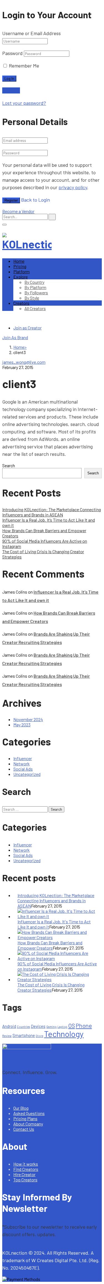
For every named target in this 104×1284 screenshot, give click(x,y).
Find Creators (25, 1169)
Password (12, 53)
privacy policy (73, 187)
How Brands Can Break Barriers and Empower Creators (49, 945)
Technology (64, 1034)
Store (39, 1036)
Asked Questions (29, 1113)
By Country (34, 282)
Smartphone (23, 1035)
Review (7, 1036)
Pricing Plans (25, 1118)
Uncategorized (26, 774)
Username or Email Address (31, 33)
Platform (21, 271)
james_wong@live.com (23, 362)
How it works (25, 1163)
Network (21, 763)
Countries (23, 1026)
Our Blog (21, 1108)
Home (18, 261)
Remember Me (23, 66)
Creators (21, 303)
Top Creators (25, 1179)
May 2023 (22, 724)
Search (8, 465)
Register (11, 200)
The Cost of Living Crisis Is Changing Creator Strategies (51, 987)
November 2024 (28, 719)
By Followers (36, 292)
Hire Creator (24, 1174)
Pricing (19, 266)
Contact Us (23, 1129)
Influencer (22, 758)
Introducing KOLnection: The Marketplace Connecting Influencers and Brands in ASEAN (51, 512)
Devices (38, 1026)
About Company (28, 1123)
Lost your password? (24, 103)
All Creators (35, 308)
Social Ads (23, 768)
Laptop (62, 1026)
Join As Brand (15, 337)
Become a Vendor (18, 211)
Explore (20, 276)
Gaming (51, 1026)
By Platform (35, 287)
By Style (31, 297)
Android (9, 1026)
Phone (84, 1025)
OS (71, 1025)
